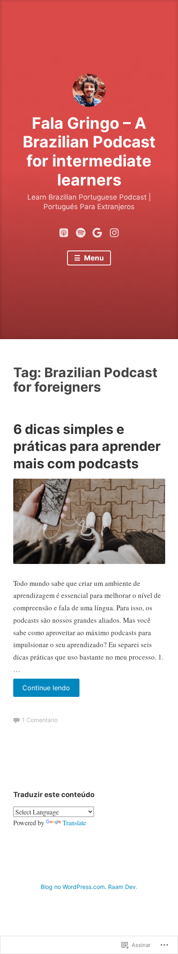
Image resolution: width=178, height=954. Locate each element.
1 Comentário (40, 719)
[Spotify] (81, 231)
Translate (74, 822)
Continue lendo (41, 690)
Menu (93, 258)
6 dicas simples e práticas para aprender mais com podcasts (87, 446)
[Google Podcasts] (97, 231)
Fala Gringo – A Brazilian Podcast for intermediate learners (89, 151)
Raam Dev (122, 886)
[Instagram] (114, 231)
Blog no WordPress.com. (73, 886)
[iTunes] (64, 231)
